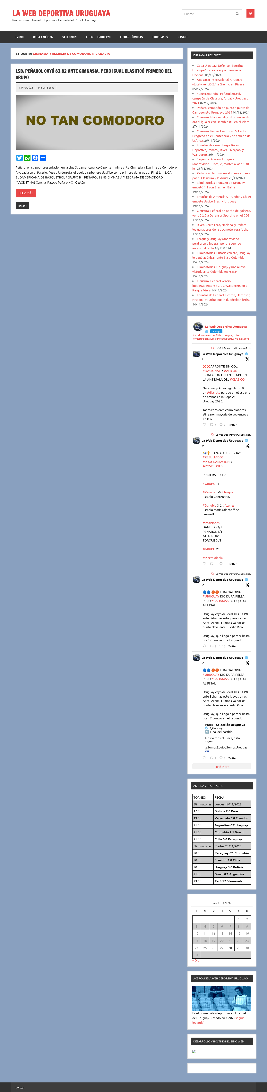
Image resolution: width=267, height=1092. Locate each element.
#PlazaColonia (213, 557)
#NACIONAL (211, 370)
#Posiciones (211, 523)
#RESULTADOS (213, 457)
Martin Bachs (46, 87)
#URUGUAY (211, 596)
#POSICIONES (213, 466)
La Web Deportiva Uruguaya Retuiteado (237, 348)
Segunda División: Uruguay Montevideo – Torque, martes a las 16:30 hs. (220, 163)
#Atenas (228, 505)
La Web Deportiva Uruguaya (222, 354)
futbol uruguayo (98, 37)
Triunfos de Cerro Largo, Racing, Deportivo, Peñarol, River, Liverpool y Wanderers (218, 149)
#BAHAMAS (220, 601)
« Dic (195, 960)
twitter (19, 1087)
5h (203, 584)
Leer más (26, 193)
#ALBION (230, 370)
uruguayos (160, 37)
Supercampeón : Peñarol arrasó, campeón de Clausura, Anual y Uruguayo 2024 (220, 98)
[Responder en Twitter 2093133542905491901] (205, 563)
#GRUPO (209, 483)
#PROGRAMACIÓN (216, 461)
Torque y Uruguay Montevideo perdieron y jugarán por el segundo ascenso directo (216, 243)
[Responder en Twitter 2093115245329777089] (205, 424)
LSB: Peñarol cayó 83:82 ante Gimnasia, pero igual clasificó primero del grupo (94, 74)
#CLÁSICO (237, 379)
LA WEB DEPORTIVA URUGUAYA (61, 13)
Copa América (43, 37)
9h (203, 358)
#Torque (227, 492)
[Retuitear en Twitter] (212, 347)
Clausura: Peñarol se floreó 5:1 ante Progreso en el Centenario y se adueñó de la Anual (221, 135)
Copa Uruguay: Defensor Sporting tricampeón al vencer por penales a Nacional (218, 70)
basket (183, 37)
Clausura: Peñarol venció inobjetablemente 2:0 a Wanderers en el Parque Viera (220, 285)
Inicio (19, 37)
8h (203, 445)
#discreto (213, 392)
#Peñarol (209, 492)
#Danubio (209, 505)
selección (69, 37)
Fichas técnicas (131, 37)
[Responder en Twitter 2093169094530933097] (205, 646)
